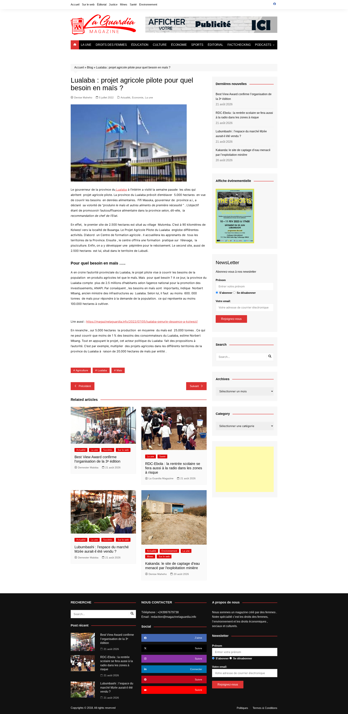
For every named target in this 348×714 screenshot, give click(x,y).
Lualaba (121, 189)
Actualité (125, 97)
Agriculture (82, 370)
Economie (137, 97)
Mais (119, 370)
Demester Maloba (88, 467)
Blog (90, 67)
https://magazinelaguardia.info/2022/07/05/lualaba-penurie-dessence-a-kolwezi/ (142, 321)
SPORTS (197, 44)
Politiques (242, 708)
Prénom (221, 280)
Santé (133, 4)
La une (149, 97)
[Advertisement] (245, 469)
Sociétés (107, 450)
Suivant (194, 386)
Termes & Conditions (265, 708)
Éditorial (101, 4)
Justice (113, 4)
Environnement (148, 4)
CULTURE (160, 44)
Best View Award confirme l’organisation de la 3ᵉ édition (244, 96)
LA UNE (86, 44)
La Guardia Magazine (161, 478)
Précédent (85, 386)
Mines (123, 4)
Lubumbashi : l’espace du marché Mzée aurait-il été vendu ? (241, 134)
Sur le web (88, 4)
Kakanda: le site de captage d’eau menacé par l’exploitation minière (243, 152)
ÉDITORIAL (215, 44)
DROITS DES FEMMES (111, 44)
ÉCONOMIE (179, 44)
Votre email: (223, 301)
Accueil (75, 4)
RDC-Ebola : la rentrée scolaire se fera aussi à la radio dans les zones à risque (173, 468)
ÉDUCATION (139, 44)
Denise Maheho (83, 97)
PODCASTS (263, 44)
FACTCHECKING (239, 44)
